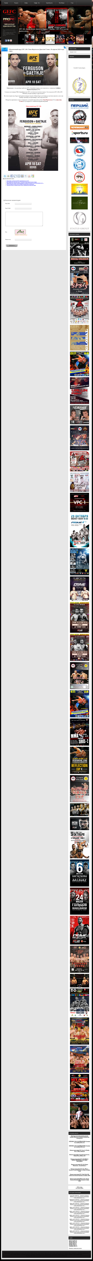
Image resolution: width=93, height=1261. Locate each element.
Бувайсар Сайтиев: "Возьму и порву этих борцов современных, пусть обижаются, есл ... (79, 1196)
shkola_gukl (72, 1211)
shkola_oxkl (72, 1219)
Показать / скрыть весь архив (75, 1248)
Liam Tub (72, 1195)
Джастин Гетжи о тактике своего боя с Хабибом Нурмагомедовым (21, 185)
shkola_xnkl (72, 1215)
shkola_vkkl (72, 1226)
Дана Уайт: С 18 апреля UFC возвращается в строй (18, 180)
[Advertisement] (33, 191)
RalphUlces (72, 1199)
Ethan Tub (72, 1203)
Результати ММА (79, 1188)
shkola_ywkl (72, 1223)
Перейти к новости (23, 31)
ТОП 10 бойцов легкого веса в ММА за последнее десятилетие (20, 184)
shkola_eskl (72, 1230)
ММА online (79, 1187)
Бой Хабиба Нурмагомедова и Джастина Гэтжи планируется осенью (22, 181)
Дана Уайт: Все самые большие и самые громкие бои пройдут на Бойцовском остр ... (25, 182)
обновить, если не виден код (21, 234)
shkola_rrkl (72, 1207)
